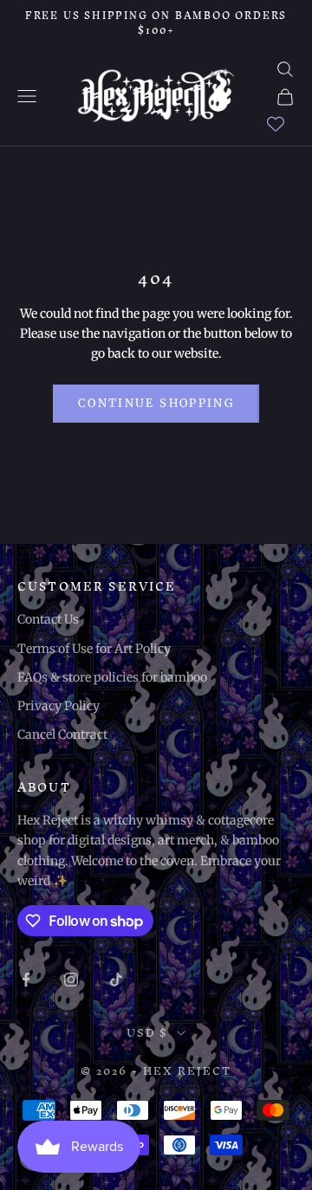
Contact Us (48, 619)
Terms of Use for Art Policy (94, 648)
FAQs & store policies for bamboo (112, 677)
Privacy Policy (58, 706)
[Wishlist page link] (275, 124)
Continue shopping (156, 403)
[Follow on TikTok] (116, 979)
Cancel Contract (62, 734)
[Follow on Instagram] (71, 979)
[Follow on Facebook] (26, 979)
